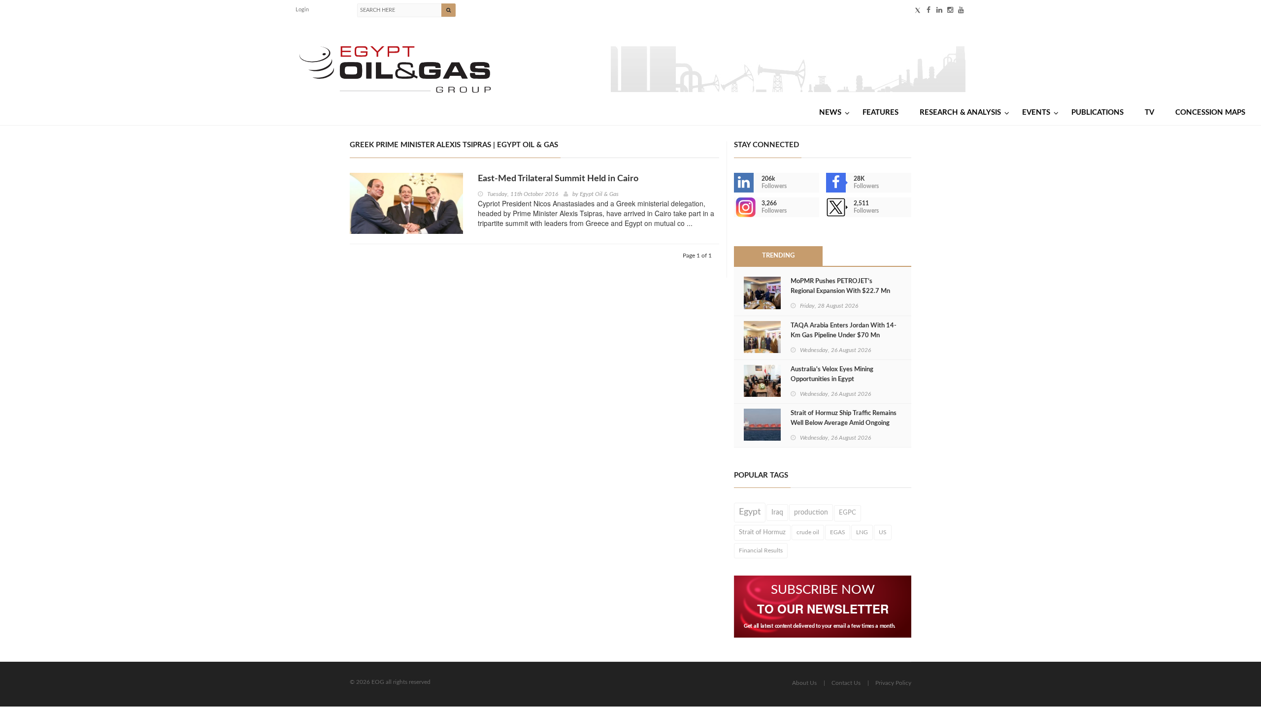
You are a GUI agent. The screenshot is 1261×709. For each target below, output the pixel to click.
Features (880, 112)
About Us (804, 683)
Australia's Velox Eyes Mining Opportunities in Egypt (832, 374)
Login (302, 9)
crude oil (807, 532)
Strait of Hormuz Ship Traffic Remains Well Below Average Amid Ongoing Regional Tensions (843, 423)
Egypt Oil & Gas (599, 194)
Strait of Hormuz (762, 532)
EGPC (847, 513)
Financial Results (761, 550)
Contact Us (846, 683)
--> (735, 207)
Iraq (777, 512)
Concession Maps (1210, 112)
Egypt (750, 512)
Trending (778, 256)
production (811, 512)
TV (1149, 112)
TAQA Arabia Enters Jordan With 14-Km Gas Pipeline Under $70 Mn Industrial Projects (843, 335)
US (883, 532)
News (830, 112)
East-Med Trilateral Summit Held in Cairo (558, 178)
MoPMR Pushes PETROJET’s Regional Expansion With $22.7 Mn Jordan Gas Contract (840, 291)
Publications (1097, 112)
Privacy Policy (893, 683)
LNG (862, 532)
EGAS (837, 532)
